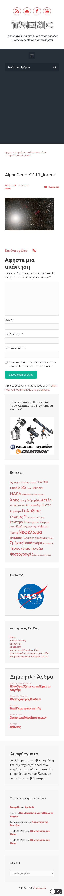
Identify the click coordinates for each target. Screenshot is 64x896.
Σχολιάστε (54, 187)
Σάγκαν (50, 538)
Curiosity (32, 482)
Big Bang (14, 482)
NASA (15, 493)
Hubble (15, 488)
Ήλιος (23, 500)
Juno (29, 488)
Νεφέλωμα (30, 532)
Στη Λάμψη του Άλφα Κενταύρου (30, 152)
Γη (25, 517)
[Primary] (32, 55)
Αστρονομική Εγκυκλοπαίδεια (24, 650)
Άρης (14, 500)
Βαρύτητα (16, 511)
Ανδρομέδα (33, 500)
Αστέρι (47, 500)
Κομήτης (21, 526)
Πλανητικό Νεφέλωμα (35, 537)
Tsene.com (40, 888)
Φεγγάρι (37, 549)
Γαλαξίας (31, 510)
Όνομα (9, 320)
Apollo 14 (29, 807)
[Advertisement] (32, 107)
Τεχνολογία (47, 543)
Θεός (47, 522)
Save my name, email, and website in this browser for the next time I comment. (32, 364)
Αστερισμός (17, 505)
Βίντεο (46, 505)
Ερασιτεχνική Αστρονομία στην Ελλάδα (29, 653)
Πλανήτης (16, 537)
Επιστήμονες (32, 522)
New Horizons (29, 494)
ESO (45, 482)
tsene (8, 188)
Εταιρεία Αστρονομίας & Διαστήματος (29, 656)
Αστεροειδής (33, 505)
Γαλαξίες (16, 517)
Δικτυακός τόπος (15, 348)
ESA (39, 482)
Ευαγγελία (15, 807)
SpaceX (41, 495)
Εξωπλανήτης (38, 518)
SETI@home (15, 644)
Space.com (15, 647)
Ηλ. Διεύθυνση (14, 334)
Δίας (30, 518)
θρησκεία (38, 555)
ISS (23, 487)
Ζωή (42, 522)
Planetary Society (18, 640)
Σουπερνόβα (32, 543)
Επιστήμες (17, 522)
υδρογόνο (47, 555)
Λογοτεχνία (33, 526)
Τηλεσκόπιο (20, 548)
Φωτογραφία (22, 554)
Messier (38, 488)
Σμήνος (16, 542)
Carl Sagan (24, 482)
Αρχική (8, 152)
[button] (56, 891)
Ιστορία (13, 527)
